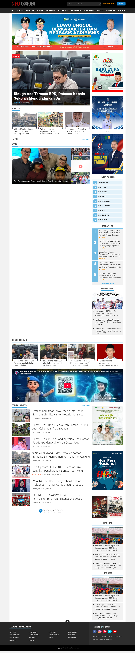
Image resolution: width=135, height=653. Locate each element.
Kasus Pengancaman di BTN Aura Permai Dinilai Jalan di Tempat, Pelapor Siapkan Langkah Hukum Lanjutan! (110, 233)
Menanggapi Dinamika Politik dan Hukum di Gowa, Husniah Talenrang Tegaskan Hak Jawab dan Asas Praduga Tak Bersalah (77, 131)
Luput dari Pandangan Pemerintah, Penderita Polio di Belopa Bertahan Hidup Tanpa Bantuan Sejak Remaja (108, 565)
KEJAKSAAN (72, 637)
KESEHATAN (121, 10)
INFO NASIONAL (110, 10)
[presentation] (84, 56)
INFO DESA (100, 10)
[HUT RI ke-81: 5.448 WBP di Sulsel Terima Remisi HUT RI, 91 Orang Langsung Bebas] (21, 499)
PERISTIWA (12, 640)
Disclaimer (118, 636)
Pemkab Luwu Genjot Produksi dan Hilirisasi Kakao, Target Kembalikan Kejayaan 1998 (108, 331)
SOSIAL (51, 637)
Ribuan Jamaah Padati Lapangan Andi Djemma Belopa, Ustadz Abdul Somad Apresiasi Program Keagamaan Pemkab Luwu (108, 557)
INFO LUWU (20, 10)
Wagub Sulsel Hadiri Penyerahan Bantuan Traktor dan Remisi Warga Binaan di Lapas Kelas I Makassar (109, 265)
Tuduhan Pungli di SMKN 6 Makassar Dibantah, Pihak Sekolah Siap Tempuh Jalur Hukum (81, 363)
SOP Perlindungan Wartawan (102, 639)
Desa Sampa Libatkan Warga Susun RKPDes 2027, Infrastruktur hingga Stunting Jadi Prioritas (107, 607)
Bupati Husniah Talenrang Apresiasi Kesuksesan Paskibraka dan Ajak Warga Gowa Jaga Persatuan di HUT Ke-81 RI (60, 442)
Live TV (121, 4)
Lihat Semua (86, 139)
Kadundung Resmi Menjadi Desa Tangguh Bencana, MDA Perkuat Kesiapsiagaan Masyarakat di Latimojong (107, 548)
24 (54, 511)
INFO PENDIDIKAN (62, 10)
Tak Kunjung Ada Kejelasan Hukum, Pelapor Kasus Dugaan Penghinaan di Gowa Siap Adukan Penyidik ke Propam (50, 131)
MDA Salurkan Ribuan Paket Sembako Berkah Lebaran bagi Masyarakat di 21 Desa (106, 615)
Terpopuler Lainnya (107, 283)
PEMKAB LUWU (18, 102)
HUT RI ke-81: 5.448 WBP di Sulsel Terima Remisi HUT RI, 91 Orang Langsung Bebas (110, 243)
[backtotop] (67, 622)
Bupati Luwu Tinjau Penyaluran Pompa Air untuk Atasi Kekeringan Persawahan (110, 254)
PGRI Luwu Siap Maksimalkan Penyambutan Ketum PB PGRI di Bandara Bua (109, 363)
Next (59, 511)
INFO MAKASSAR (76, 10)
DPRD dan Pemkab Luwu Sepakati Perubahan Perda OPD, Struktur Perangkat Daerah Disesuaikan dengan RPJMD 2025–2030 (50, 101)
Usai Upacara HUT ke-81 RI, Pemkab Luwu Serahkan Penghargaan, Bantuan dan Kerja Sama (107, 313)
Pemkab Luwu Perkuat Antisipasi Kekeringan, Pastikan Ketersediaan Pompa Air (110, 275)
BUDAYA (31, 640)
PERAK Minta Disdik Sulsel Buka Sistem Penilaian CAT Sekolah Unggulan (53, 363)
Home (12, 10)
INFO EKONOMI (50, 10)
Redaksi (96, 636)
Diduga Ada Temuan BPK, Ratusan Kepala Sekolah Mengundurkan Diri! (24, 363)
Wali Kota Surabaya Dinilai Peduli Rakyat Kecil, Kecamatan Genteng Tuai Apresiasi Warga (50, 181)
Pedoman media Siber (107, 636)
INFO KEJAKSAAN (89, 10)
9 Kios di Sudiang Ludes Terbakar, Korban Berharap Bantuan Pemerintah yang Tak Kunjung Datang (23, 131)
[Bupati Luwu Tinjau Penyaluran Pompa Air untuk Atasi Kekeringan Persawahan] (21, 429)
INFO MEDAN (102, 220)
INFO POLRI (40, 10)
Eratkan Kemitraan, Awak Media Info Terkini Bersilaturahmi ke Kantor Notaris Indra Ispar (58, 412)
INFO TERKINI (30, 10)
